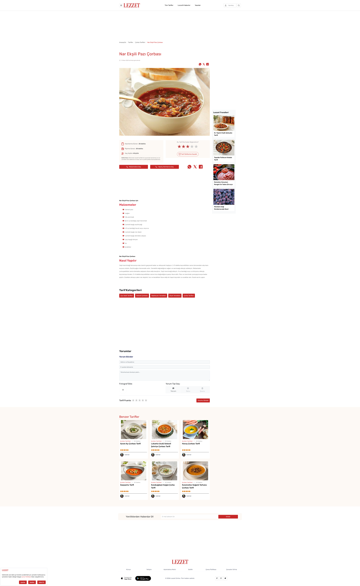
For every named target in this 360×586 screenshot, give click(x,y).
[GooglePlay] (143, 578)
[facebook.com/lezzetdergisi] (217, 578)
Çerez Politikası (211, 569)
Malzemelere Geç (135, 167)
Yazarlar (198, 5)
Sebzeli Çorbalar (142, 295)
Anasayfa (122, 42)
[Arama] (239, 5)
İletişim (149, 569)
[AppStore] (127, 578)
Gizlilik (190, 569)
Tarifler (130, 42)
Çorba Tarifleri (140, 42)
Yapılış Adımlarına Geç (166, 167)
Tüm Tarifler (169, 5)
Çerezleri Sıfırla (231, 569)
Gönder (228, 516)
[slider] (187, 146)
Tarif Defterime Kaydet (189, 154)
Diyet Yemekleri (175, 295)
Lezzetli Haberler (184, 5)
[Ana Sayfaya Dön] (180, 562)
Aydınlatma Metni (170, 569)
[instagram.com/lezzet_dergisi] (221, 578)
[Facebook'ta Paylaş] (207, 64)
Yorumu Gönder (203, 400)
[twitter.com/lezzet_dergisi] (225, 578)
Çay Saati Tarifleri (126, 295)
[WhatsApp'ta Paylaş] (200, 64)
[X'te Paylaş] (203, 64)
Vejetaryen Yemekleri (158, 295)
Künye (128, 569)
